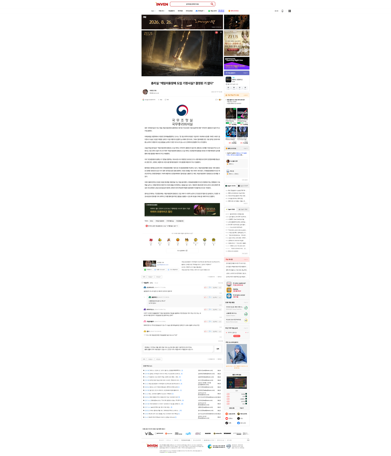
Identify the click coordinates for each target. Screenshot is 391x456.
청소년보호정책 (197, 440)
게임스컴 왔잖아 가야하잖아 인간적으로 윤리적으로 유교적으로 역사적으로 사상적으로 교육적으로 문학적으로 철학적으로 (201, 262)
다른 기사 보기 (161, 269)
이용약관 (176, 440)
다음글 (150, 277)
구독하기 (149, 269)
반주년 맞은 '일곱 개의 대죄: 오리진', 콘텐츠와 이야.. (162, 380)
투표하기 (236, 336)
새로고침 (220, 283)
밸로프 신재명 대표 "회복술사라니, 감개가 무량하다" (196, 264)
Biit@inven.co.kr (154, 93)
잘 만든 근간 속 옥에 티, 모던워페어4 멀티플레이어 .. (162, 390)
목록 (144, 277)
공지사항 (229, 440)
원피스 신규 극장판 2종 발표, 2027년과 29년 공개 (161, 387)
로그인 (276, 11)
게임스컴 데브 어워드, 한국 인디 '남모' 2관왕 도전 (196, 270)
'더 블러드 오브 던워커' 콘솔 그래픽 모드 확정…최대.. (162, 377)
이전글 (158, 277)
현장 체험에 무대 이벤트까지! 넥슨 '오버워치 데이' (161, 397)
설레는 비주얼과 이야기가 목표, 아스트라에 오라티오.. (163, 373)
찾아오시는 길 (220, 440)
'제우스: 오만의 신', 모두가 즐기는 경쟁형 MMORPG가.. (163, 370)
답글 (220, 293)
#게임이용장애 (160, 221)
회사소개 (161, 440)
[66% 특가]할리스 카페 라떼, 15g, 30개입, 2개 (237, 270)
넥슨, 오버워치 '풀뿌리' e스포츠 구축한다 (158, 394)
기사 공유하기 (181, 250)
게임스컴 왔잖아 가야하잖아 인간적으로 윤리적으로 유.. (162, 383)
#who (151, 221)
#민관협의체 (179, 221)
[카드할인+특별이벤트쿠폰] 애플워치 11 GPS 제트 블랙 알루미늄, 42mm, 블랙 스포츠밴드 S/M (237, 266)
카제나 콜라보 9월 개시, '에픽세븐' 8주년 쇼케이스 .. (162, 410)
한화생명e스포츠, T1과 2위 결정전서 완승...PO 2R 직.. (163, 400)
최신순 (156, 283)
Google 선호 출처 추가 (150, 99)
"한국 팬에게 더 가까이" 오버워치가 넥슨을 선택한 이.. (163, 404)
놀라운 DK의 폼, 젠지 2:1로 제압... (157, 407)
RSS (161, 99)
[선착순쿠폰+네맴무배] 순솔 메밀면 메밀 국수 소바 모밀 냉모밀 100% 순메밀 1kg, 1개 (237, 276)
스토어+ (246, 95)
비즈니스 (168, 440)
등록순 (151, 283)
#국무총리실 (170, 221)
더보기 (242, 408)
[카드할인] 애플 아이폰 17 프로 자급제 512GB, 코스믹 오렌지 (237, 263)
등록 (218, 349)
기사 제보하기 (174, 269)
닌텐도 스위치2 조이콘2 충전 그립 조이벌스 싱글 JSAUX (237, 273)
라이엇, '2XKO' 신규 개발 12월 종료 (191, 267)
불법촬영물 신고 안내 (209, 440)
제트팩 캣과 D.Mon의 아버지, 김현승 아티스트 (160, 417)
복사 (168, 99)
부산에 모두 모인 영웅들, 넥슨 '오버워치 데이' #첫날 (161, 414)
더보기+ (245, 73)
